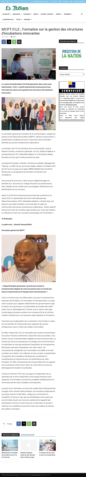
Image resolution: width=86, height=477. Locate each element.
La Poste (54, 1)
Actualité (6, 14)
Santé (35, 14)
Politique (26, 14)
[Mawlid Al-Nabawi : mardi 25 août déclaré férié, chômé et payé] (28, 445)
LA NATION (22, 475)
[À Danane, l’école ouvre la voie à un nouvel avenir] (47, 445)
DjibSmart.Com (46, 475)
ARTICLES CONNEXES (10, 435)
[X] (7, 1)
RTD (60, 1)
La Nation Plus (8, 19)
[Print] (19, 42)
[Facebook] (3, 1)
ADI (71, 1)
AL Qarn (66, 1)
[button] (81, 14)
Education (16, 14)
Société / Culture (46, 14)
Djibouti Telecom (79, 1)
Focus (18, 19)
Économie (67, 14)
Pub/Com (27, 19)
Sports (58, 14)
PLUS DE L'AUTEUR (27, 435)
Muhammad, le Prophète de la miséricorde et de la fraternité (10, 455)
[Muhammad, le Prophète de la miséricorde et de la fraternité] (10, 445)
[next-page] (6, 461)
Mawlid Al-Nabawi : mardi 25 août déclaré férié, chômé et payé (27, 455)
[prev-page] (3, 461)
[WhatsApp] (14, 42)
